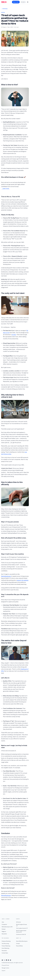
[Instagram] (10, 960)
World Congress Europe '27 (21, 925)
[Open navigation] (28, 2)
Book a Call (15, 2)
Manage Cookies (5, 968)
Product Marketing (6, 946)
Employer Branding (6, 941)
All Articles (4, 8)
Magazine (4, 931)
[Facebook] (8, 960)
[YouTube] (2, 960)
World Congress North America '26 (21, 931)
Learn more (5, 188)
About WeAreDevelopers (21, 941)
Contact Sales (5, 953)
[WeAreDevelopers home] (4, 2)
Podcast (3, 929)
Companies (4, 924)
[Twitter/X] (4, 960)
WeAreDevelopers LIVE (7, 926)
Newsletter (4, 933)
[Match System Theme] (23, 2)
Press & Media (19, 946)
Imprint (3, 970)
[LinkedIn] (6, 960)
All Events (18, 922)
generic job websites (22, 580)
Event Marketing (5, 948)
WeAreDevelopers (6, 576)
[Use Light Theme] (21, 2)
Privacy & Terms (5, 965)
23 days (14, 334)
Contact (18, 943)
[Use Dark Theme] (25, 2)
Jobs (3, 922)
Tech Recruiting (5, 943)
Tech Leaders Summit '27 (22, 928)
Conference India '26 (21, 934)
